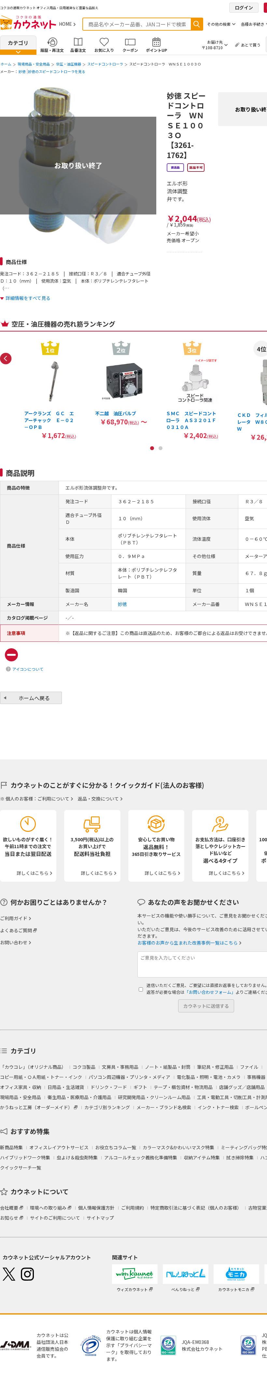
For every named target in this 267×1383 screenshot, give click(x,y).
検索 (197, 24)
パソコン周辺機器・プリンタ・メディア (129, 1077)
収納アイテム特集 (202, 1157)
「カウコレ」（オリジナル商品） (33, 1067)
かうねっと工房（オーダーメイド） (36, 1107)
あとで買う (250, 45)
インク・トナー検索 (218, 1107)
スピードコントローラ (105, 63)
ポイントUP (156, 50)
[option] (50, 389)
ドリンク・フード (109, 1087)
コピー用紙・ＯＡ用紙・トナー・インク (41, 1077)
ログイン (244, 7)
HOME (65, 24)
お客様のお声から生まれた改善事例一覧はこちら (187, 942)
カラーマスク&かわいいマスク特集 (178, 1147)
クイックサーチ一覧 (20, 1167)
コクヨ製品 (84, 1067)
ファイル (249, 1067)
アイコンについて (27, 669)
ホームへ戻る (34, 698)
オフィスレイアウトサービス (59, 1147)
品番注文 (78, 50)
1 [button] (152, 448)
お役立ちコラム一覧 (115, 1147)
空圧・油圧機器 (68, 63)
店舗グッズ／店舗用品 (242, 1087)
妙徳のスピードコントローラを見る (56, 71)
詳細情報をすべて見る (28, 298)
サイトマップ (100, 1217)
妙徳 (22, 71)
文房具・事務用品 (120, 1067)
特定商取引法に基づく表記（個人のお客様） (196, 1207)
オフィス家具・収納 (20, 1087)
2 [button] (160, 448)
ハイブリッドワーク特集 (25, 1157)
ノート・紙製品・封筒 (167, 1067)
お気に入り (104, 50)
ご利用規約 (132, 1207)
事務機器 (256, 1077)
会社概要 (9, 1207)
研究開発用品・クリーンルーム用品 (154, 1097)
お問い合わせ (13, 942)
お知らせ (9, 1217)
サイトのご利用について (55, 1217)
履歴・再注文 (52, 50)
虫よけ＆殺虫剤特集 (77, 1157)
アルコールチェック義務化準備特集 (140, 1157)
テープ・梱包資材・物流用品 (183, 1087)
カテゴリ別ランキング (107, 1107)
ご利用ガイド (13, 918)
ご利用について (53, 798)
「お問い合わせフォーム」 (210, 992)
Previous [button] (6, 358)
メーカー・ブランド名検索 (163, 1107)
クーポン (130, 50)
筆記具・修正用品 (215, 1067)
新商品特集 (11, 1147)
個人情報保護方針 (96, 1207)
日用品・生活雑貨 (66, 1087)
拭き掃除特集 (240, 1157)
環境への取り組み (48, 1207)
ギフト (140, 1087)
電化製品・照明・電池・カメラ (209, 1077)
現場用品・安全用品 (34, 63)
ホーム (6, 63)
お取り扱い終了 (78, 165)
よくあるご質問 (16, 930)
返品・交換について (98, 798)
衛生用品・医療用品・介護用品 (79, 1097)
